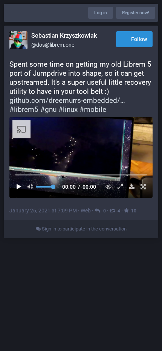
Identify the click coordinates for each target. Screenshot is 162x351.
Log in (100, 12)
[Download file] (130, 186)
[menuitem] (81, 157)
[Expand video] (118, 186)
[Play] (21, 186)
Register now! (135, 12)
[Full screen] (141, 186)
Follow (139, 39)
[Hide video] (107, 186)
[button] (81, 157)
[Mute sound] (32, 186)
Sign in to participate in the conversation (84, 229)
